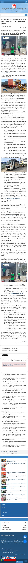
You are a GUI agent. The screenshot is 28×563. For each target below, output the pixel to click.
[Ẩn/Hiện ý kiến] (12, 360)
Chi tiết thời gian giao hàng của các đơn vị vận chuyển (15, 480)
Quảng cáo (4, 542)
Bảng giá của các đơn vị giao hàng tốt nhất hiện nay (16, 476)
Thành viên (4, 540)
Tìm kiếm (17, 542)
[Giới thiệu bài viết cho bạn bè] (21, 27)
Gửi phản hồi (20, 561)
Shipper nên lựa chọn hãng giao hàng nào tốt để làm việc (16, 483)
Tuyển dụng (4, 512)
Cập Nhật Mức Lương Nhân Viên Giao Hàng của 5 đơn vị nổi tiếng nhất (16, 460)
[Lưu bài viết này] (25, 27)
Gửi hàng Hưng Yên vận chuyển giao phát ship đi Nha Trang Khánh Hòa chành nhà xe (13, 389)
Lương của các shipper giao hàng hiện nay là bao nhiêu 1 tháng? (15, 487)
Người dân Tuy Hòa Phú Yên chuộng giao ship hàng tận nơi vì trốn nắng (15, 498)
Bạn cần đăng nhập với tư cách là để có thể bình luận (14, 364)
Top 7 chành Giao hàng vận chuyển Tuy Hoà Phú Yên (15, 495)
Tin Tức (16, 538)
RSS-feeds (4, 545)
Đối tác (3, 510)
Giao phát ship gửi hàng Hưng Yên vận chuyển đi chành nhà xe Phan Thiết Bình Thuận (14, 446)
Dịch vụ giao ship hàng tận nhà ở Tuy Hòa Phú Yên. (15, 464)
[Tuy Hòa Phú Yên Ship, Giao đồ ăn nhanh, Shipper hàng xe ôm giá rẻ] (14, 5)
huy (26, 341)
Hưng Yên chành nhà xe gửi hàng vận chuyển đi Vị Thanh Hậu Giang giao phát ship (13, 382)
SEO (3, 515)
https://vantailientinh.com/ (11, 215)
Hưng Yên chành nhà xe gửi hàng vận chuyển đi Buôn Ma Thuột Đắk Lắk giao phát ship (13, 435)
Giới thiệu (4, 538)
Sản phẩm (4, 507)
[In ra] (23, 27)
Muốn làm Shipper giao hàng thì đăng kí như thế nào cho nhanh (16, 491)
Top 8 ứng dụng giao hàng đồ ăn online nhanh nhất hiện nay (15, 473)
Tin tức (3, 504)
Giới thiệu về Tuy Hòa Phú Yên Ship (9, 451)
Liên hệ (16, 540)
